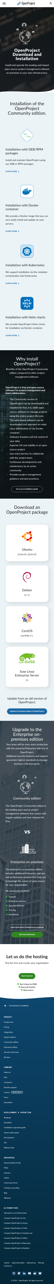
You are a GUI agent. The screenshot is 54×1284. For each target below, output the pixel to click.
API (5, 1143)
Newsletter (8, 1102)
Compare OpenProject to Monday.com (18, 1233)
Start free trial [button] (27, 976)
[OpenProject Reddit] (35, 1273)
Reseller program (10, 1087)
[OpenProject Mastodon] (19, 1273)
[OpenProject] (5, 1006)
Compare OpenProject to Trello (15, 1228)
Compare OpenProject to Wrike (15, 1238)
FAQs (6, 1168)
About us (7, 1072)
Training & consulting (11, 1188)
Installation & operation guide (15, 1127)
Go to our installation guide (27, 489)
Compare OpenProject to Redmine (16, 1248)
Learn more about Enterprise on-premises (27, 927)
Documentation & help (12, 1163)
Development (9, 1137)
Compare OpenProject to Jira (15, 1218)
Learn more (11, 171)
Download (7, 1122)
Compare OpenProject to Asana (15, 1223)
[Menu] (4, 3)
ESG (5, 1077)
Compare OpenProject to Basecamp (17, 1243)
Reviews (7, 1057)
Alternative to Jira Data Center (15, 1213)
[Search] (50, 3)
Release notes (9, 1148)
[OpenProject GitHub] (14, 1273)
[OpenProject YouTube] (30, 1273)
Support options (10, 1037)
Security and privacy (11, 1052)
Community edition (11, 1042)
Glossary (7, 1173)
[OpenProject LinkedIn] (24, 1273)
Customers (8, 1082)
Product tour (8, 1022)
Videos (6, 1178)
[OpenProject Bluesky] (40, 1273)
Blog (5, 1193)
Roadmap (7, 1117)
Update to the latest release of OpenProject (27, 711)
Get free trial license (27, 934)
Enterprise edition (10, 1047)
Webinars (7, 1198)
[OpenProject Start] (26, 3)
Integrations (8, 1032)
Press (6, 1097)
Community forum (11, 1183)
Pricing (6, 1027)
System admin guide (11, 1133)
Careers (7, 1092)
